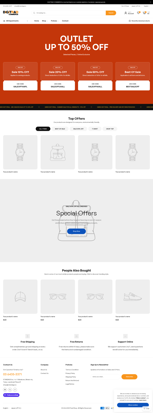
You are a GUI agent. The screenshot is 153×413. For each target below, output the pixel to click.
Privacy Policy (70, 373)
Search (111, 13)
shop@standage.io (9, 385)
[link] (44, 21)
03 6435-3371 (12, 374)
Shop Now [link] (76, 231)
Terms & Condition (72, 370)
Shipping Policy (71, 377)
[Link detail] (5, 390)
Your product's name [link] (10, 172)
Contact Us (45, 373)
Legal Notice (70, 384)
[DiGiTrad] (10, 13)
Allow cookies (133, 405)
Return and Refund (72, 380)
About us (44, 370)
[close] (150, 2)
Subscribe (129, 377)
